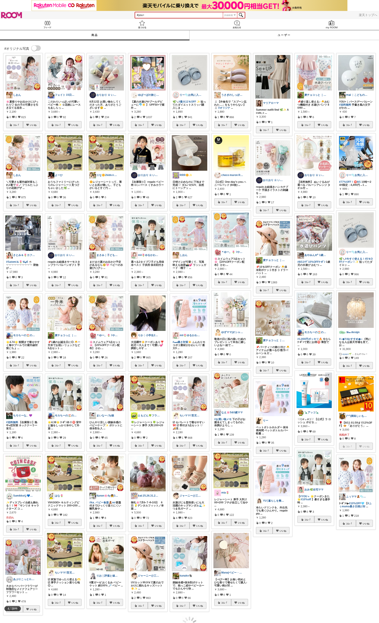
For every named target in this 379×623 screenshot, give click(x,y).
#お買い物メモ (223, 419)
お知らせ (237, 24)
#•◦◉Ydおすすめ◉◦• (350, 339)
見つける (142, 24)
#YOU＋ (305, 496)
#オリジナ (224, 107)
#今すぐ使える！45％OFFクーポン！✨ (356, 260)
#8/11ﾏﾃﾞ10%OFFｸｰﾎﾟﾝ (311, 261)
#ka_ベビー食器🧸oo (102, 502)
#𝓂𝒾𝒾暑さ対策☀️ (182, 342)
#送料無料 (12, 422)
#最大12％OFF (187, 101)
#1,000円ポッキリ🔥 (309, 339)
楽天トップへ (368, 15)
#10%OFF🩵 (356, 503)
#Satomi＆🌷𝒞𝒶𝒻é (17, 261)
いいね (33, 125)
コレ (15, 125)
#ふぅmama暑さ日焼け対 (355, 505)
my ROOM (331, 24)
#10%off (306, 499)
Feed (47, 24)
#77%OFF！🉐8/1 (350, 181)
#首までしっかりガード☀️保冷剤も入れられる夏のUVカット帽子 (272, 590)
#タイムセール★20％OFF (354, 580)
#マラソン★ (307, 576)
